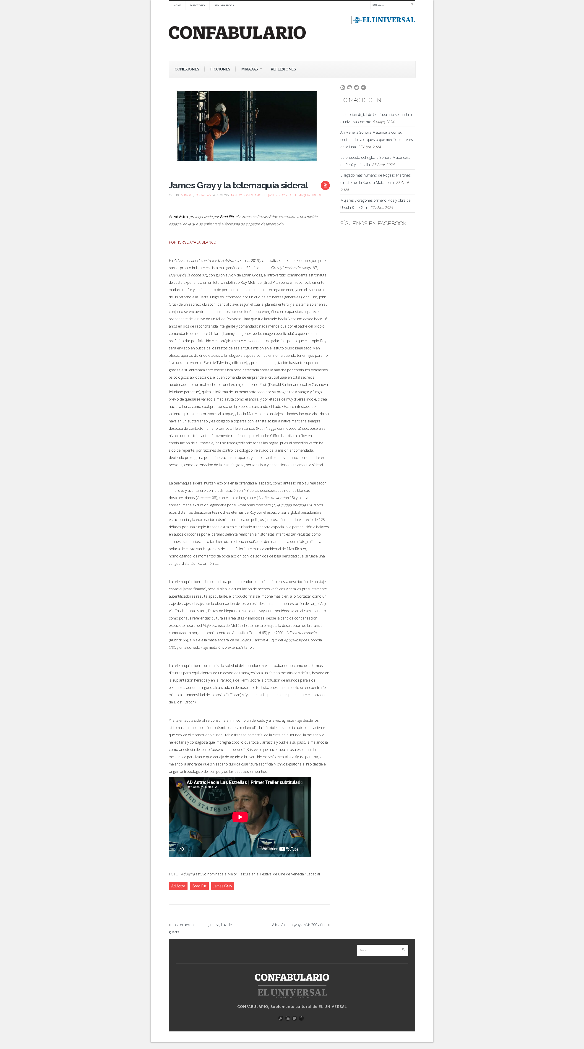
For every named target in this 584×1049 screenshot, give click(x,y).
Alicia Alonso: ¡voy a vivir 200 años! (299, 924)
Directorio (197, 5)
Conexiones (187, 69)
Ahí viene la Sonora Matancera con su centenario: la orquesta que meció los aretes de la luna (376, 139)
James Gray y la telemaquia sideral (238, 185)
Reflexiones (283, 69)
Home (177, 5)
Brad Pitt (199, 885)
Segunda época (224, 5)
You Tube (351, 88)
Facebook (364, 88)
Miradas (247, 70)
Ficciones (220, 69)
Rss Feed (344, 88)
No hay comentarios (276, 195)
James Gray (223, 885)
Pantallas (203, 195)
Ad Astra (178, 885)
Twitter (357, 88)
